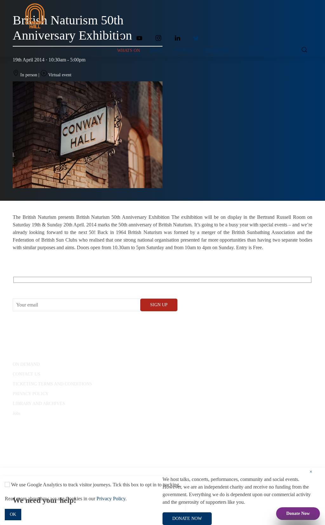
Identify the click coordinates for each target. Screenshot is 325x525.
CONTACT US (26, 374)
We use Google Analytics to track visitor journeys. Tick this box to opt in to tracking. (95, 484)
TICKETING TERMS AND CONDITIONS (52, 384)
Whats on (128, 50)
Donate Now (298, 513)
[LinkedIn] (177, 38)
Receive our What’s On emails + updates (62, 287)
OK (13, 514)
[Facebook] (120, 38)
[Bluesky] (196, 38)
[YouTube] (139, 38)
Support (184, 50)
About (157, 50)
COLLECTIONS (255, 50)
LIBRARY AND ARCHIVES (39, 403)
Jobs (16, 413)
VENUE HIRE (216, 50)
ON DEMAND (26, 364)
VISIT (286, 50)
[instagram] (158, 38)
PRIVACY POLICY (31, 393)
